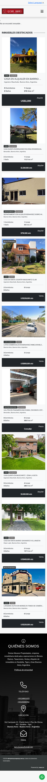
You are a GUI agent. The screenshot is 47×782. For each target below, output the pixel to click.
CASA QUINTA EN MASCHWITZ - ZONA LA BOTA (20, 475)
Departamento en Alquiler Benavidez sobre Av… (23, 214)
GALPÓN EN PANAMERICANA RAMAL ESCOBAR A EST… (23, 410)
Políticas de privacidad (23, 670)
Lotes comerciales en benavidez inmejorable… (23, 345)
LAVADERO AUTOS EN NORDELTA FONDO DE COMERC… (23, 606)
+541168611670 (23, 698)
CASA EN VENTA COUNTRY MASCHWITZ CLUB (20, 280)
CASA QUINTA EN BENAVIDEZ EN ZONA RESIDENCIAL (23, 149)
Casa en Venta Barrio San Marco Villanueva (22, 541)
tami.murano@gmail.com (23, 747)
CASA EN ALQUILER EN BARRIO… (22, 79)
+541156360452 (23, 702)
